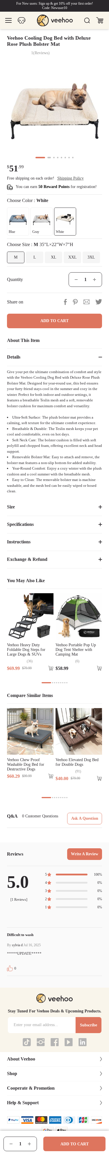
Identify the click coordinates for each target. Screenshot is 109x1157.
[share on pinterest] (75, 302)
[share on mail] (86, 301)
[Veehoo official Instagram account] (41, 1042)
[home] (55, 21)
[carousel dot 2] (49, 157)
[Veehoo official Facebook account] (55, 1042)
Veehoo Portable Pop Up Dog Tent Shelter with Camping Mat (76, 649)
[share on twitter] (99, 301)
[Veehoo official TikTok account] (27, 1042)
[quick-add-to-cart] (50, 668)
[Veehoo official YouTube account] (69, 1042)
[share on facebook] (65, 302)
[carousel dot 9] (66, 682)
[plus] (29, 1144)
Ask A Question (84, 818)
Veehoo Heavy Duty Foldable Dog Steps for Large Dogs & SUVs (26, 649)
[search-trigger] (87, 20)
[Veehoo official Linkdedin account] (82, 1042)
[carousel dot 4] (57, 157)
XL (53, 257)
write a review (84, 854)
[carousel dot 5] (61, 157)
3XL (91, 257)
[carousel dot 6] (65, 157)
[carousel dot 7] (69, 157)
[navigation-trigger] (8, 20)
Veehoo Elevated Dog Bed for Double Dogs (77, 762)
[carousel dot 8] (73, 157)
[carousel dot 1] (40, 157)
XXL (72, 257)
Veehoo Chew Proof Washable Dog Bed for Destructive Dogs (25, 764)
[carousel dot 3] (54, 157)
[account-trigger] (21, 20)
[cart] (100, 20)
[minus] (11, 1144)
